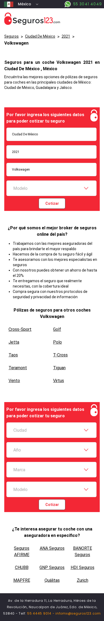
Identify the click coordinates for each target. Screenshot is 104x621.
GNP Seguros (52, 567)
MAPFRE (21, 580)
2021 (66, 36)
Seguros (11, 36)
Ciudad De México (40, 36)
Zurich (82, 580)
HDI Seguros (82, 567)
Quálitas (52, 580)
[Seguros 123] (52, 19)
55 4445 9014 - (41, 613)
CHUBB (22, 567)
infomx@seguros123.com (78, 613)
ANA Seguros (52, 548)
